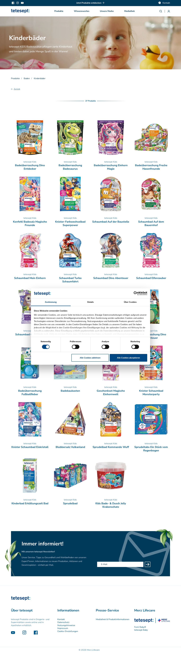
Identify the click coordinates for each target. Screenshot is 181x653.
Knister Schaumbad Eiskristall (29, 447)
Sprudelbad (70, 503)
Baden (27, 78)
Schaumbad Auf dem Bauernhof (151, 223)
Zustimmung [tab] (51, 302)
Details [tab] (90, 302)
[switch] (75, 347)
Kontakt (166, 2)
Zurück (17, 89)
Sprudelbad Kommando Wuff (111, 447)
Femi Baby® (140, 627)
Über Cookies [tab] (130, 302)
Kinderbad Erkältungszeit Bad (30, 503)
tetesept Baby (141, 630)
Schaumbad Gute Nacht (30, 334)
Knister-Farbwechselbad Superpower (70, 223)
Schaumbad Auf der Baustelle (110, 221)
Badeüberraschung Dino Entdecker (30, 167)
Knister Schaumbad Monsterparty (151, 392)
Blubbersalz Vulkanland (70, 447)
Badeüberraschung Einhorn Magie (111, 167)
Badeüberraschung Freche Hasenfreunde (151, 167)
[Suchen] (162, 11)
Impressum (62, 628)
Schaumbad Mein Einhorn (30, 278)
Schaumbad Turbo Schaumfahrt (70, 279)
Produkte (15, 78)
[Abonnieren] (147, 564)
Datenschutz (63, 622)
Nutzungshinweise (66, 625)
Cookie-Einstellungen (67, 631)
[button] (58, 11)
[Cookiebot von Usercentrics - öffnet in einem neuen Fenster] (135, 293)
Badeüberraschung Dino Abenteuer (151, 336)
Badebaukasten (70, 391)
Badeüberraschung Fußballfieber (30, 392)
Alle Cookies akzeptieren (128, 358)
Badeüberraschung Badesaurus (70, 167)
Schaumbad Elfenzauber (151, 278)
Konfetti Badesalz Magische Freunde (30, 223)
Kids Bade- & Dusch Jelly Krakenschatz (110, 505)
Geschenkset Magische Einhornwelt (111, 392)
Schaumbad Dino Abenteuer (110, 278)
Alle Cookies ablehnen (90, 358)
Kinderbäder (39, 78)
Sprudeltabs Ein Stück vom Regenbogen (151, 448)
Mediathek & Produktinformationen (112, 619)
